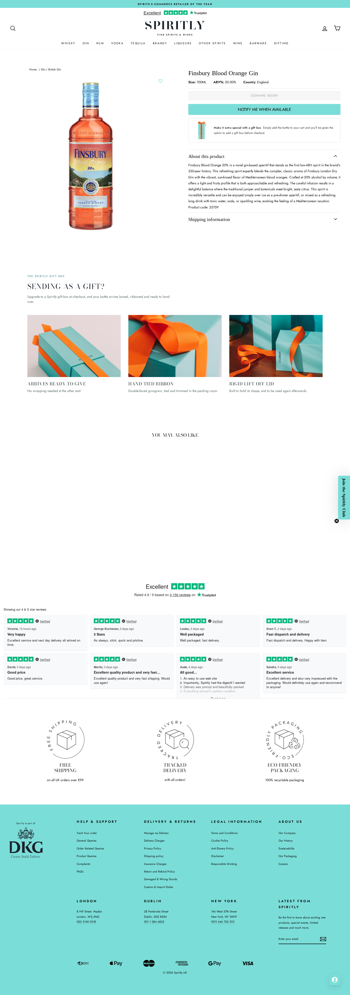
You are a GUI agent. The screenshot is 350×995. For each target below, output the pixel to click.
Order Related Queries (90, 848)
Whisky (68, 43)
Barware (258, 43)
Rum (100, 43)
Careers (283, 864)
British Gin (54, 69)
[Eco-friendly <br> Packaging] (284, 739)
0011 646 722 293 (223, 922)
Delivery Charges (154, 840)
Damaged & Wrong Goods (160, 879)
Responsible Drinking (224, 864)
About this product (206, 156)
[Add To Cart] (81, 524)
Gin (86, 43)
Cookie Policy (219, 840)
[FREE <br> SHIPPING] (65, 739)
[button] (344, 498)
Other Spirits (212, 43)
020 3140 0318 (86, 922)
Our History (286, 840)
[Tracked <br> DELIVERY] (175, 739)
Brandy (160, 43)
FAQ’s (80, 871)
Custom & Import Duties (158, 887)
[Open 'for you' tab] (334, 979)
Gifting (281, 43)
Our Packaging (288, 856)
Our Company (287, 833)
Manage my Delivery (156, 833)
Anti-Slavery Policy (222, 848)
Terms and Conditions (224, 833)
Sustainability (286, 848)
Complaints (83, 864)
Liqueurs (183, 43)
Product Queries (86, 856)
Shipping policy (153, 856)
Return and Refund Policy (159, 871)
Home (33, 69)
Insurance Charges (155, 864)
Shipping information (209, 219)
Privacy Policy (152, 848)
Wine (238, 43)
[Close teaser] (336, 521)
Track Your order (87, 833)
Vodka (117, 43)
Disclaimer (217, 856)
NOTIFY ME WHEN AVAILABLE (264, 109)
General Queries (86, 840)
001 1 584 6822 (154, 922)
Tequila (138, 43)
